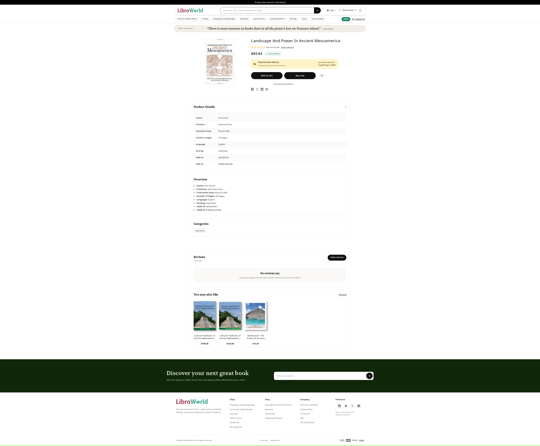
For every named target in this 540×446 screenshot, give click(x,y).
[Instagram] (339, 405)
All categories (358, 19)
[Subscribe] (369, 376)
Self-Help (293, 19)
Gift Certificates (307, 422)
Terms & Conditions (309, 405)
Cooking (205, 19)
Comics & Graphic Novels (187, 19)
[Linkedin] (262, 89)
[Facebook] (252, 89)
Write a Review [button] (287, 47)
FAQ (301, 418)
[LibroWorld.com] (192, 401)
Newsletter (275, 440)
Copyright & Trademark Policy (278, 405)
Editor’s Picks (236, 418)
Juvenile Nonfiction (277, 19)
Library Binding (317, 19)
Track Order (270, 414)
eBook (345, 19)
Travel (304, 19)
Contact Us (305, 414)
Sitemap (264, 440)
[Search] (317, 10)
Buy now (300, 75)
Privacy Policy (306, 409)
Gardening (244, 19)
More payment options (283, 84)
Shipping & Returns (274, 418)
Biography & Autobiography (224, 19)
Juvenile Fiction (259, 19)
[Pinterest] (266, 89)
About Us (269, 409)
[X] (257, 89)
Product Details (204, 107)
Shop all (342, 294)
